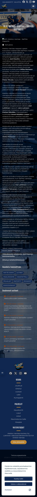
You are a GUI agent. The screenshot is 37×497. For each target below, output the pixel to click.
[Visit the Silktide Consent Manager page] (30, 490)
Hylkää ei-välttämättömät (18, 484)
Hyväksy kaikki (18, 479)
